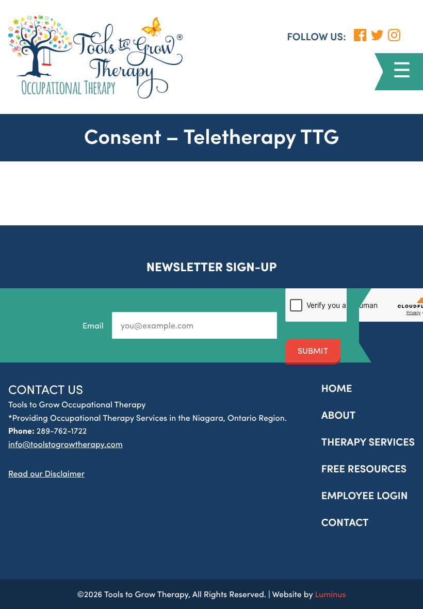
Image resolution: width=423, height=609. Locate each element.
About (338, 414)
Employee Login (364, 495)
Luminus (330, 594)
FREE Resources (363, 468)
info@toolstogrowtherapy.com (65, 444)
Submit (313, 350)
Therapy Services (368, 441)
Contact (345, 522)
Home (336, 388)
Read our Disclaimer (46, 473)
